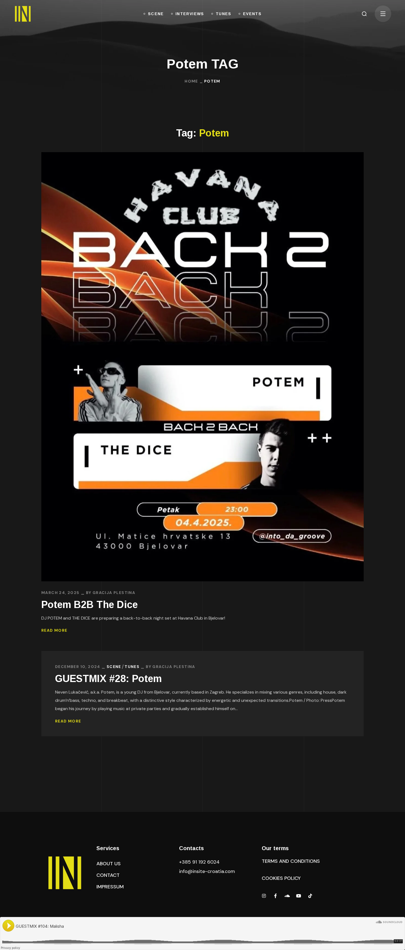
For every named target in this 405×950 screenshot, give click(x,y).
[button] (364, 14)
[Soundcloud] (287, 895)
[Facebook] (275, 895)
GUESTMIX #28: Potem (108, 678)
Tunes (132, 666)
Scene (114, 666)
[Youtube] (298, 895)
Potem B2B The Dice (89, 604)
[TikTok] (310, 895)
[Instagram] (264, 895)
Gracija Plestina (114, 592)
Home (191, 81)
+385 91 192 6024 (200, 862)
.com (207, 871)
